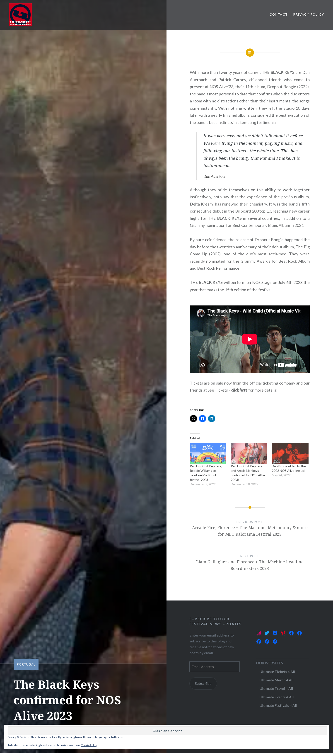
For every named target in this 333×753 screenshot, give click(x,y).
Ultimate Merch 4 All (276, 680)
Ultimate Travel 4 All (276, 688)
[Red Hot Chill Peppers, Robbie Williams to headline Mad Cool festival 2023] (208, 453)
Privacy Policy (308, 14)
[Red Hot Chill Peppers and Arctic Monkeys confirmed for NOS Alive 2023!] (249, 453)
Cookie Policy (89, 745)
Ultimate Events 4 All (276, 697)
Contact (279, 14)
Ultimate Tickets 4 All (277, 671)
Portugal (26, 664)
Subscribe (203, 683)
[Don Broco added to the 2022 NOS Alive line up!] (290, 453)
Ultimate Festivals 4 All (278, 705)
